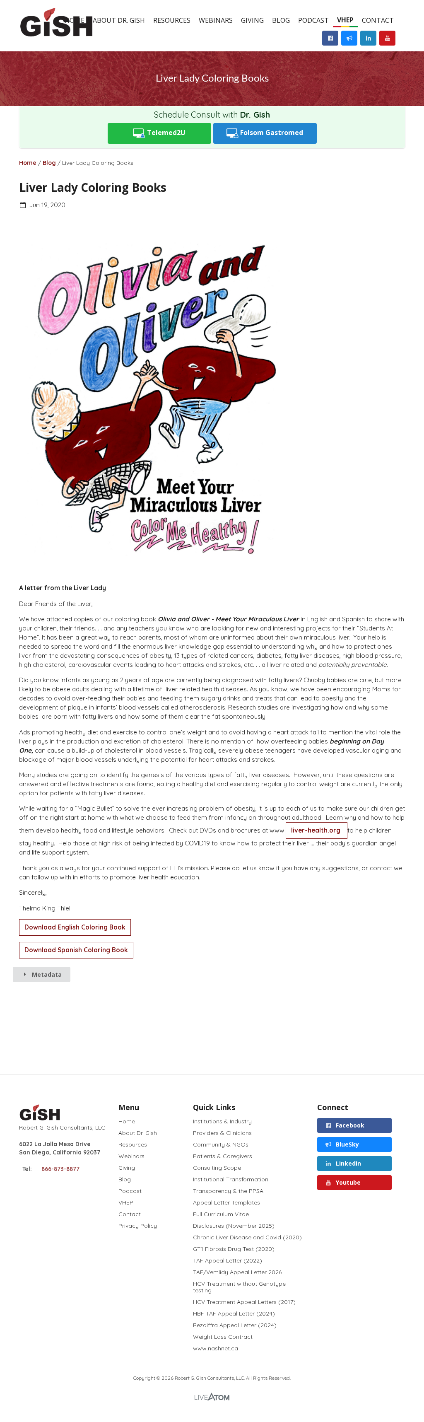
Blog (281, 20)
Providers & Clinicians (222, 1133)
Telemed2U (165, 132)
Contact (378, 20)
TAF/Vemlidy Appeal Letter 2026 (237, 1272)
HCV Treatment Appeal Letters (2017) (244, 1302)
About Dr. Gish (119, 20)
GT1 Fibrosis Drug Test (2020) (234, 1249)
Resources (171, 20)
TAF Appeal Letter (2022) (227, 1260)
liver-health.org (316, 830)
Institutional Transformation (230, 1179)
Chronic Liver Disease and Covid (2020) (247, 1237)
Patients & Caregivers (222, 1156)
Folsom (270, 132)
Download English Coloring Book (74, 927)
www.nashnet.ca (215, 1348)
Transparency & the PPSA (228, 1191)
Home (27, 163)
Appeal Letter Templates (226, 1202)
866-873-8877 (60, 1169)
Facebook (349, 1125)
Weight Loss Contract (223, 1336)
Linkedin (347, 1163)
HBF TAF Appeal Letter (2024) (234, 1313)
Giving (252, 20)
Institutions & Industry (222, 1121)
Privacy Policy (137, 1225)
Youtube (347, 1182)
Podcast (313, 20)
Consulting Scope (217, 1167)
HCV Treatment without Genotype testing (239, 1287)
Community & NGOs (220, 1144)
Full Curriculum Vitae (221, 1214)
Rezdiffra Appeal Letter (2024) (235, 1325)
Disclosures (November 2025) (234, 1225)
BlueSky (346, 1144)
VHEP (345, 19)
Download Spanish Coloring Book (76, 950)
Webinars (216, 20)
